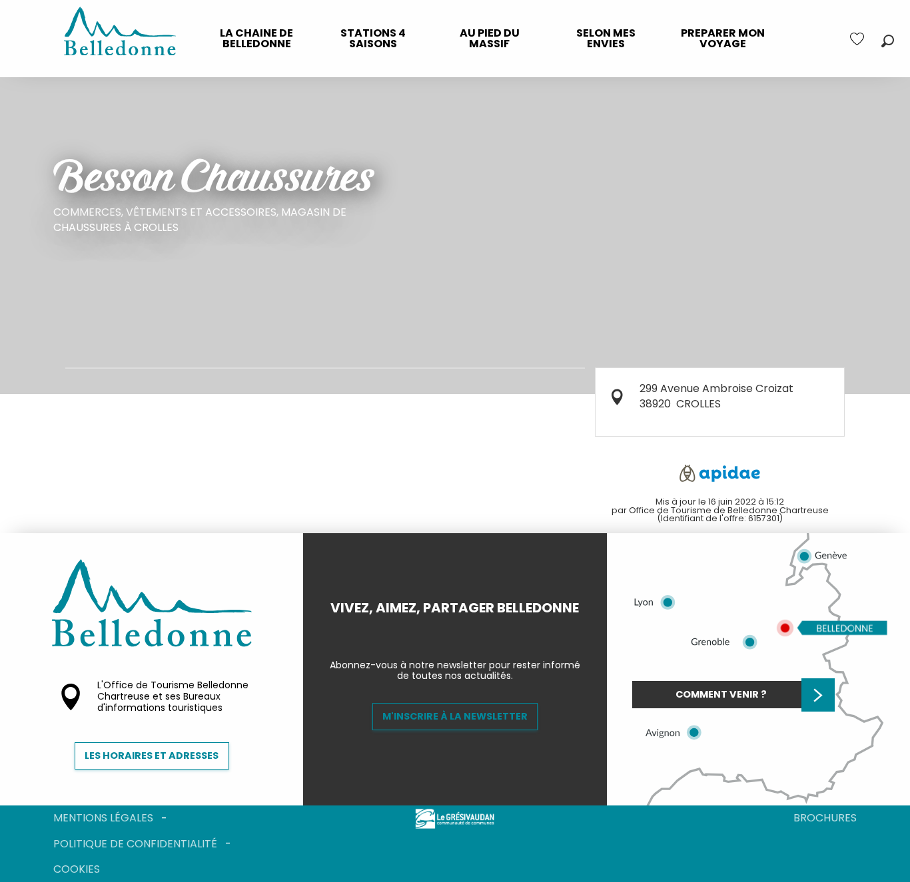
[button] (887, 41)
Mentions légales (103, 817)
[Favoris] (858, 39)
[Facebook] (444, 630)
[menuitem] (257, 39)
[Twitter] (465, 630)
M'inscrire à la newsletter (455, 716)
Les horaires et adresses (152, 755)
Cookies (76, 869)
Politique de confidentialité (135, 843)
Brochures (825, 817)
